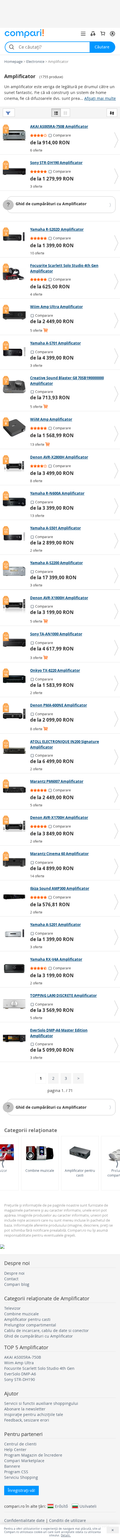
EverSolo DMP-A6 (20, 1373)
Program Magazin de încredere (33, 1455)
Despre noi (14, 1273)
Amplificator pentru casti (80, 1172)
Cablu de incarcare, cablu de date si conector (46, 1330)
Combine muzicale (39, 1170)
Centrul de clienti (20, 1444)
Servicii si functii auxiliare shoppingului (41, 1403)
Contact (11, 1278)
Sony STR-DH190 (19, 1379)
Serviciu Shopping (21, 1477)
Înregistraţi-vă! (21, 1490)
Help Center (15, 1449)
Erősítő (61, 1506)
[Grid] (65, 112)
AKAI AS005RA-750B (22, 1357)
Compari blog (16, 1284)
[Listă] (56, 112)
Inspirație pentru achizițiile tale (33, 1414)
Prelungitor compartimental (30, 1325)
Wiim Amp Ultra (19, 1362)
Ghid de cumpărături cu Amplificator (51, 203)
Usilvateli (88, 1506)
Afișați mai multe (100, 98)
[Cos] (103, 33)
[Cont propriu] (112, 33)
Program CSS (16, 1471)
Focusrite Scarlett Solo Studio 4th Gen (39, 1368)
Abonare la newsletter (24, 1409)
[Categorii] (83, 33)
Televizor (12, 1308)
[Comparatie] (93, 33)
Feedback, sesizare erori (26, 1420)
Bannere (12, 1466)
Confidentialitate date (24, 1520)
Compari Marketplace (24, 1460)
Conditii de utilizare (67, 1520)
